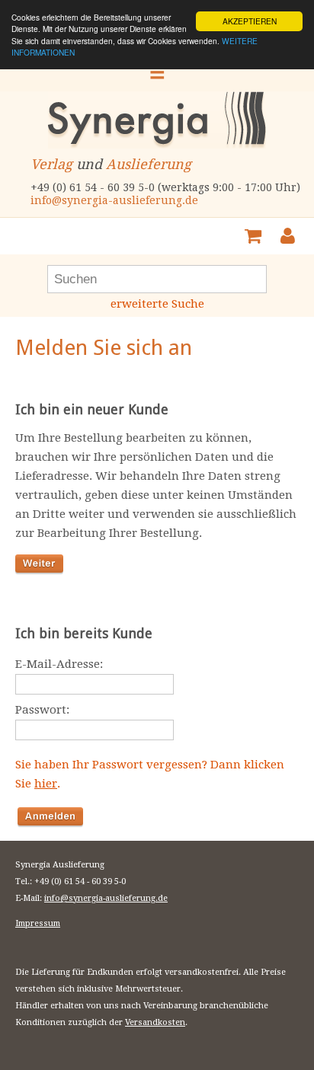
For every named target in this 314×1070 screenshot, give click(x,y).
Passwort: (42, 710)
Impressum (37, 923)
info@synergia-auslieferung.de (114, 200)
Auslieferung (148, 164)
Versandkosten (155, 1022)
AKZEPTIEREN (250, 21)
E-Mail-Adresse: (59, 664)
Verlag (51, 164)
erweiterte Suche (157, 304)
